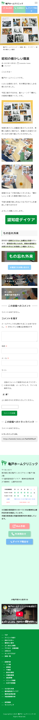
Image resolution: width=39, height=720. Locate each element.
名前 (4, 346)
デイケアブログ (10, 654)
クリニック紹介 (10, 638)
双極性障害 (10, 675)
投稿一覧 (8, 656)
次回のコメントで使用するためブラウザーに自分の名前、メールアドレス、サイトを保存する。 (20, 385)
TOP (6, 635)
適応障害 (9, 678)
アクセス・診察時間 (12, 648)
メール (5, 358)
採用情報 (8, 702)
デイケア (7, 66)
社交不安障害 (10, 683)
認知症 (8, 667)
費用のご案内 (9, 643)
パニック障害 (10, 680)
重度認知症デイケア (12, 691)
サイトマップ (9, 705)
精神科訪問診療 (10, 694)
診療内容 (8, 662)
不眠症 (8, 670)
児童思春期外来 (10, 697)
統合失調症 (10, 672)
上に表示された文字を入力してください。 (18, 400)
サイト (4, 370)
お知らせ (8, 651)
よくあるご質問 (10, 646)
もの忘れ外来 (9, 689)
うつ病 (8, 664)
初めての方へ (9, 640)
